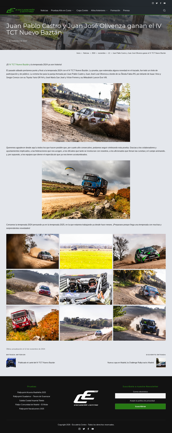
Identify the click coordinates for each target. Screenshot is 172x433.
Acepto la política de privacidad (142, 401)
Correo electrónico (140, 392)
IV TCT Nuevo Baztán (19, 64)
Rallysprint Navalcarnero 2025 (31, 409)
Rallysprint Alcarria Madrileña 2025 (31, 392)
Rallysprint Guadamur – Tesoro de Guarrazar (31, 396)
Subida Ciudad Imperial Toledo (31, 400)
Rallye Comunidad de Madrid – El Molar (31, 404)
